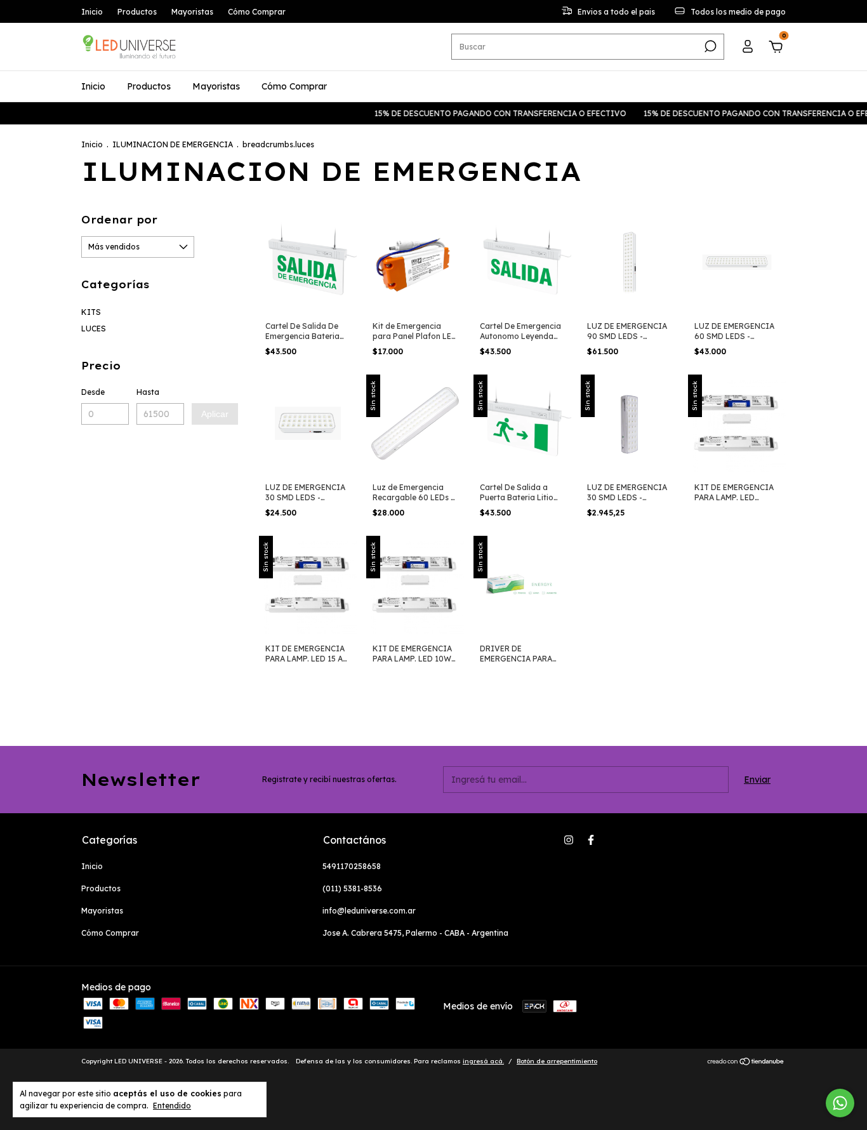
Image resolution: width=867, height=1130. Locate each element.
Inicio (92, 12)
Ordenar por (119, 219)
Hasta (147, 392)
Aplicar (214, 414)
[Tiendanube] (746, 1062)
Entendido (172, 1105)
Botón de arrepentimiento (557, 1061)
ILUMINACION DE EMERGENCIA (172, 144)
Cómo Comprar (257, 12)
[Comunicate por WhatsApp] (840, 1103)
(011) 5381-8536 (352, 888)
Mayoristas (192, 12)
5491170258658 (351, 866)
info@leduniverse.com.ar (369, 910)
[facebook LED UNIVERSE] (591, 840)
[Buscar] (709, 46)
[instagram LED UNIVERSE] (569, 840)
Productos (137, 12)
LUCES (93, 328)
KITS (91, 312)
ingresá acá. (483, 1061)
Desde (93, 392)
